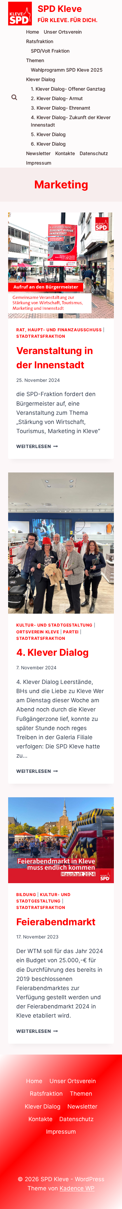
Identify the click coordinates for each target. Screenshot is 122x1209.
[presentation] (61, 265)
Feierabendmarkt (56, 922)
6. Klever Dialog (48, 144)
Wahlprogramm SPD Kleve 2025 (67, 70)
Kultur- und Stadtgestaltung (54, 625)
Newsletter (38, 153)
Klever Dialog (40, 79)
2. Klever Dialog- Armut (57, 98)
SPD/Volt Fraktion (50, 51)
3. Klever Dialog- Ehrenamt (60, 108)
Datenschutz (94, 153)
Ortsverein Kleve (37, 631)
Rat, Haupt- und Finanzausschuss (59, 329)
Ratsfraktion (39, 41)
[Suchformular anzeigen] (14, 97)
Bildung (26, 894)
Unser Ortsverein (63, 32)
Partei (71, 631)
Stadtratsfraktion (40, 336)
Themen (35, 60)
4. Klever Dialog (52, 652)
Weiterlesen (37, 446)
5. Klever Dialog (48, 134)
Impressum (38, 163)
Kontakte (65, 153)
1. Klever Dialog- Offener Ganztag (68, 89)
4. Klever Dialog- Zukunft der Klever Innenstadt (70, 121)
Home (32, 32)
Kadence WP (77, 1188)
